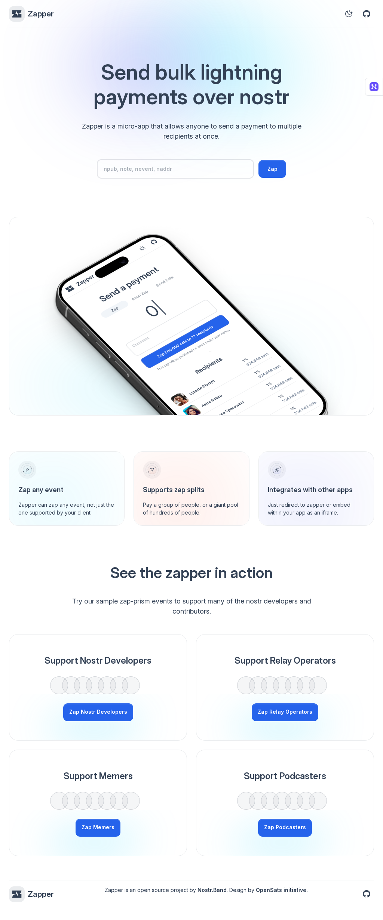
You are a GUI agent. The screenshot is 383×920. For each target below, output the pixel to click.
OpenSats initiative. (282, 890)
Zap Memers (98, 827)
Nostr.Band (212, 890)
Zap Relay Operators (285, 711)
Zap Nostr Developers (98, 711)
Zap (272, 169)
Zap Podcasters (285, 827)
